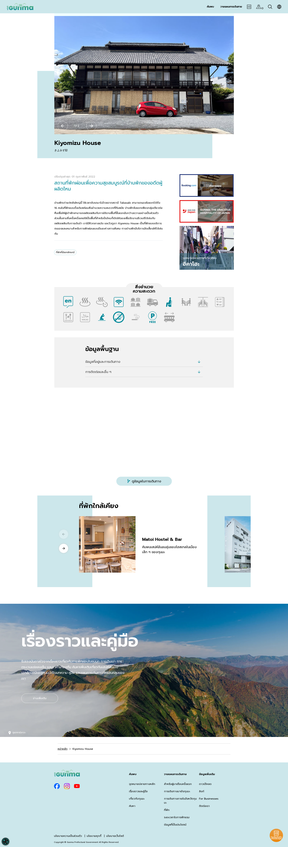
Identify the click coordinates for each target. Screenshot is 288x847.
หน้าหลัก (63, 749)
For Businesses (208, 799)
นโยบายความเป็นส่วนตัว (68, 836)
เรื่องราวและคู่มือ (138, 791)
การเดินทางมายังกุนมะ (177, 791)
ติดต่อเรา (204, 806)
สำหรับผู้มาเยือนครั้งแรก (178, 784)
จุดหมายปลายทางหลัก (142, 784)
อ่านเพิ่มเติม (39, 698)
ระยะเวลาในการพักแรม (177, 817)
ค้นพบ (132, 774)
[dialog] (5, 841)
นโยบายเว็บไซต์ (115, 836)
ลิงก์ (201, 791)
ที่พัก (167, 810)
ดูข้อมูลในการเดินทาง (146, 481)
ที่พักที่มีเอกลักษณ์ (65, 252)
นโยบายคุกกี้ (94, 836)
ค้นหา (132, 806)
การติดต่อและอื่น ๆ (98, 371)
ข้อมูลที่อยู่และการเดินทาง (102, 361)
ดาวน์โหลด (205, 784)
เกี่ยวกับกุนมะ (136, 799)
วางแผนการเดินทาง (175, 774)
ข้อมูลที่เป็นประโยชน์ (175, 825)
